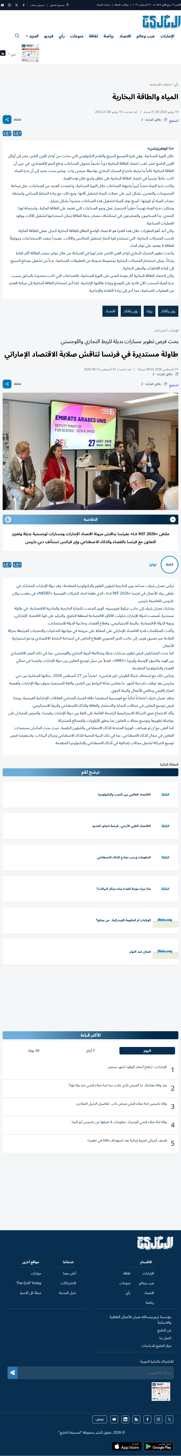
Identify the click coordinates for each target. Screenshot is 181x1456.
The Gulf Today (28, 1283)
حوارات (36, 1273)
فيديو (48, 36)
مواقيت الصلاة (122, 4)
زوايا (150, 311)
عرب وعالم (146, 36)
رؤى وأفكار (168, 311)
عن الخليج (164, 1330)
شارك (17, 120)
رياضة (109, 36)
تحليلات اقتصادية (160, 84)
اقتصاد (125, 36)
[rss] (136, 1419)
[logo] (162, 22)
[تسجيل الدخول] (67, 5)
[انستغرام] (9, 5)
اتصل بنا (165, 1338)
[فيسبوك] (23, 5)
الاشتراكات (68, 1283)
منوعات (76, 36)
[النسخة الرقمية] (30, 54)
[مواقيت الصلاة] (3, 54)
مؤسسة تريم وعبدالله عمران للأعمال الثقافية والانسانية (140, 1319)
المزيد (34, 36)
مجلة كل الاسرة (30, 1293)
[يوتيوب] (2, 5)
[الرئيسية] (155, 1249)
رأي (62, 36)
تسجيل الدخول (57, 5)
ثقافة (93, 36)
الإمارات (167, 36)
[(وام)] (169, 565)
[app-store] (126, 1448)
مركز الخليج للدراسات (156, 1346)
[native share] (7, 119)
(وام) (152, 564)
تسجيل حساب (37, 5)
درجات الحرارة (103, 4)
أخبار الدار (160, 330)
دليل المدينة (67, 1293)
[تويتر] (16, 5)
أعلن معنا (69, 1273)
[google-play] (158, 1448)
